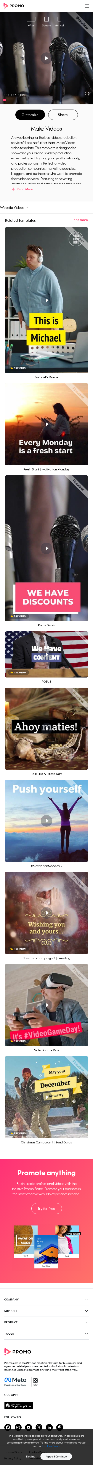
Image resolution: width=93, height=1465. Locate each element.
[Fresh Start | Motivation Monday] (46, 424)
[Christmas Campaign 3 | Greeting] (46, 913)
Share (63, 115)
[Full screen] (87, 93)
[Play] (46, 58)
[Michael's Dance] (46, 300)
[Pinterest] (59, 1427)
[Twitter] (38, 1427)
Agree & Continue (56, 1456)
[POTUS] (46, 654)
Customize (30, 115)
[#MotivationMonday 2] (46, 821)
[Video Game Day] (46, 1005)
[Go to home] (15, 6)
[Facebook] (15, 1382)
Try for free (46, 1208)
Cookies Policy (51, 1446)
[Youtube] (28, 1427)
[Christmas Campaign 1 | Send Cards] (46, 1097)
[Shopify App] (46, 1405)
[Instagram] (35, 1382)
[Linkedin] (49, 1427)
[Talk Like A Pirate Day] (46, 729)
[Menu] (87, 6)
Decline (30, 1456)
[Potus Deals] (46, 548)
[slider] (4, 100)
